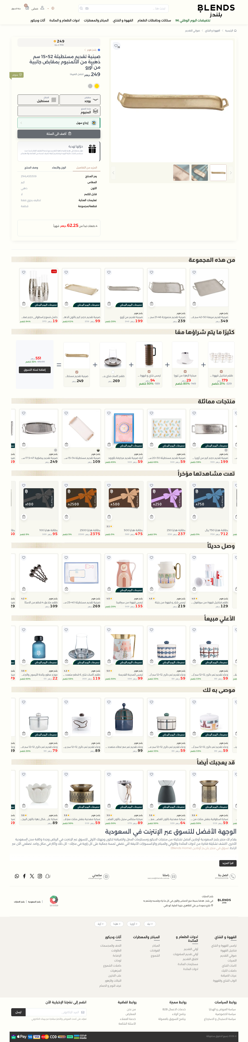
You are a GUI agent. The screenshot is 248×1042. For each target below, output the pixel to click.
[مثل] (194, 272)
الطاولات (116, 950)
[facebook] (24, 877)
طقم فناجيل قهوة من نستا (221, 375)
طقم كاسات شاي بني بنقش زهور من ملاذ (113, 376)
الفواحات (155, 950)
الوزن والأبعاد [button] (59, 167)
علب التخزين (114, 975)
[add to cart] (194, 304)
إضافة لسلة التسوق (35, 369)
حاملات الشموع (112, 965)
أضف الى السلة (56, 134)
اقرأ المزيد (227, 863)
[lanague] (50, 8)
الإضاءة (117, 955)
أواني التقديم (191, 949)
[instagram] (40, 877)
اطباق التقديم (190, 959)
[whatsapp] (17, 877)
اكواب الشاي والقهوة (225, 980)
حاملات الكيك (229, 970)
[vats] (54, 901)
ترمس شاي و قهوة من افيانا (149, 375)
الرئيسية (229, 30)
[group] (172, 172)
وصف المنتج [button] (31, 167)
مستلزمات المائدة (188, 964)
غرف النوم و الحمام (110, 985)
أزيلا (99, 923)
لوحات (117, 960)
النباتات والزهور (113, 980)
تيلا (148, 923)
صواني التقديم (192, 30)
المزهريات (115, 970)
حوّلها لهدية (75, 146)
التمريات (232, 960)
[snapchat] (47, 877)
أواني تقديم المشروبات (185, 954)
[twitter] (32, 877)
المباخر (156, 945)
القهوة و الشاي (212, 30)
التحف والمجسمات (110, 945)
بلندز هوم (223, 313)
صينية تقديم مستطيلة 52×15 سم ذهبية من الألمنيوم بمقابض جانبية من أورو (76, 376)
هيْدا (115, 923)
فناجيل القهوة (228, 950)
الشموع (155, 955)
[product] (209, 287)
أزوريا (132, 923)
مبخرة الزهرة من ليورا (185, 375)
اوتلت (54, 271)
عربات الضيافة (229, 975)
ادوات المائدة (190, 969)
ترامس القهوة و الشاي (224, 945)
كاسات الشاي (229, 965)
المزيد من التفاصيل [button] (86, 167)
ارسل (18, 1012)
